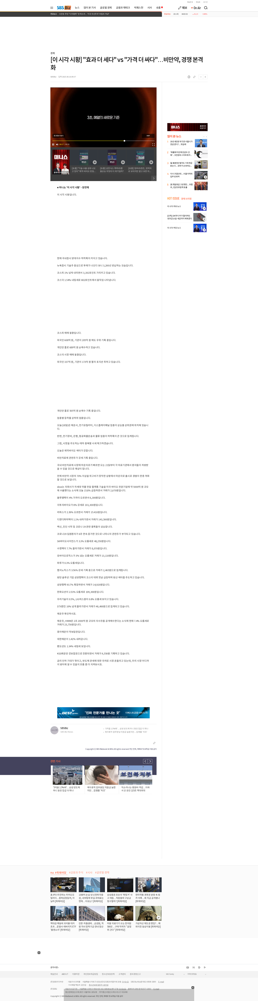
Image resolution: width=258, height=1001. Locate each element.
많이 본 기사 (90, 7)
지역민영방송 (192, 974)
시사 (149, 7)
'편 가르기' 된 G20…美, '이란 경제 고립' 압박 (76, 14)
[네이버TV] (205, 967)
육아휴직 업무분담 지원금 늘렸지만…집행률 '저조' (126, 732)
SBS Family (170, 974)
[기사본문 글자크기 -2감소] (200, 77)
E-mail (161, 982)
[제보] (183, 7)
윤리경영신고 (135, 974)
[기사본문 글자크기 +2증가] (205, 77)
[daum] (199, 967)
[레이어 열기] (52, 7)
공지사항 (54, 967)
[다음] (154, 178)
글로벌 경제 (106, 7)
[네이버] (193, 967)
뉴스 (77, 7)
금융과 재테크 (123, 7)
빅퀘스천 (138, 7)
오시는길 (125, 982)
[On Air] (196, 7)
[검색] (206, 7)
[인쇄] (189, 77)
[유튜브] (187, 967)
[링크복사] (194, 77)
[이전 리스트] (145, 761)
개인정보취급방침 (90, 974)
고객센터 (122, 974)
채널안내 (54, 974)
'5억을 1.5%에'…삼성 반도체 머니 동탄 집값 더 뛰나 (126, 729)
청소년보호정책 (108, 974)
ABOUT (65, 974)
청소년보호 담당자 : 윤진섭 (98, 985)
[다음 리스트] (150, 761)
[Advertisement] (20, 971)
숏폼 (158, 7)
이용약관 (76, 974)
